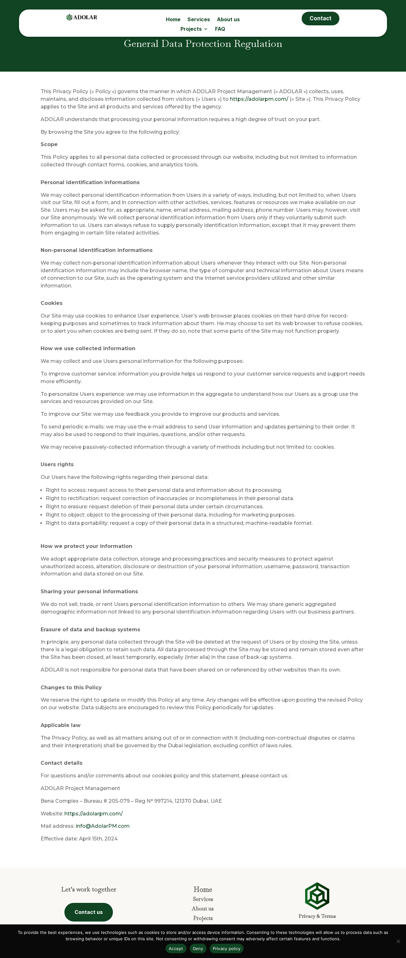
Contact (320, 18)
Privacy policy (227, 948)
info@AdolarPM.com (103, 826)
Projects (191, 29)
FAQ (220, 29)
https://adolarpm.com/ (259, 99)
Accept (176, 948)
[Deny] (398, 941)
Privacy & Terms (317, 916)
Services (198, 20)
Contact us (89, 912)
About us (228, 20)
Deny (198, 948)
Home (173, 20)
